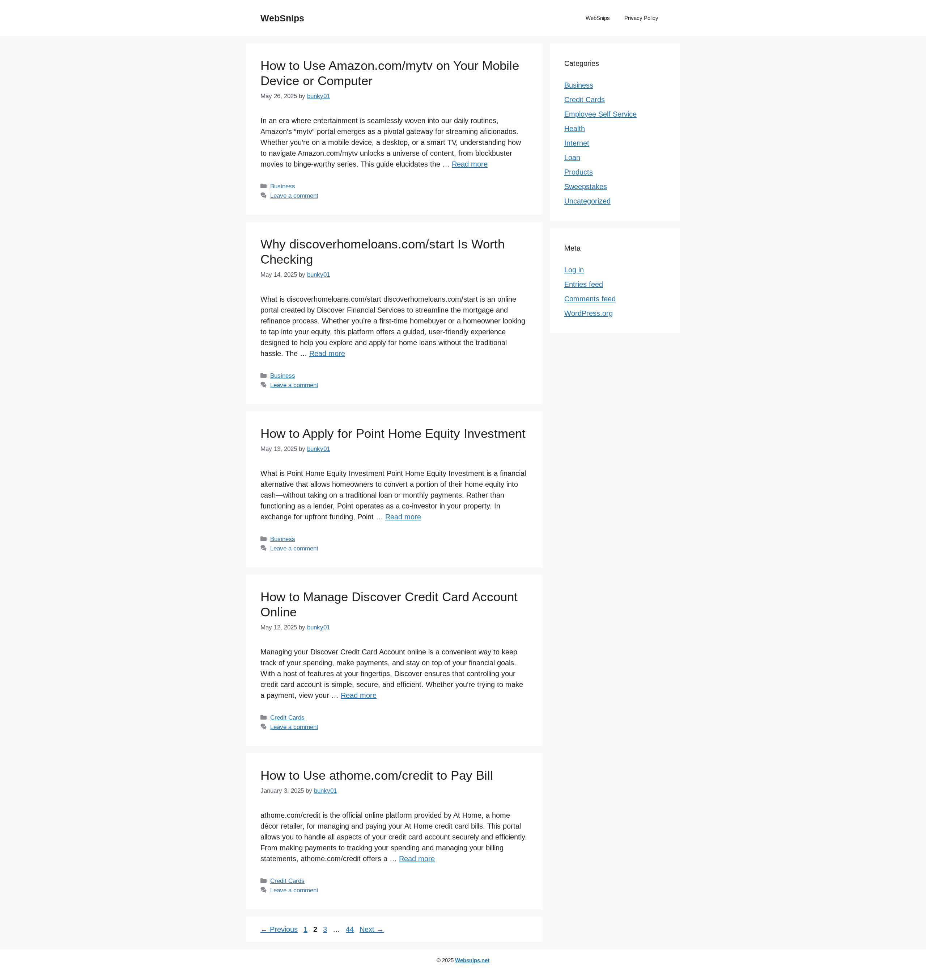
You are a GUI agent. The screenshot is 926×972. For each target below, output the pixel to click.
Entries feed (583, 284)
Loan (572, 158)
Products (578, 172)
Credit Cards (287, 717)
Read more (470, 164)
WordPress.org (588, 313)
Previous (279, 929)
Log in (574, 270)
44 (350, 929)
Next (372, 929)
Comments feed (590, 299)
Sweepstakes (585, 186)
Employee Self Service (600, 114)
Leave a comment (294, 195)
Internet (576, 143)
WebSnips (282, 18)
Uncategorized (587, 201)
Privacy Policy (641, 18)
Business (282, 186)
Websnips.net (472, 960)
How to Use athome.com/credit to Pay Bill (376, 775)
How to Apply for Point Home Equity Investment (393, 433)
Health (574, 129)
